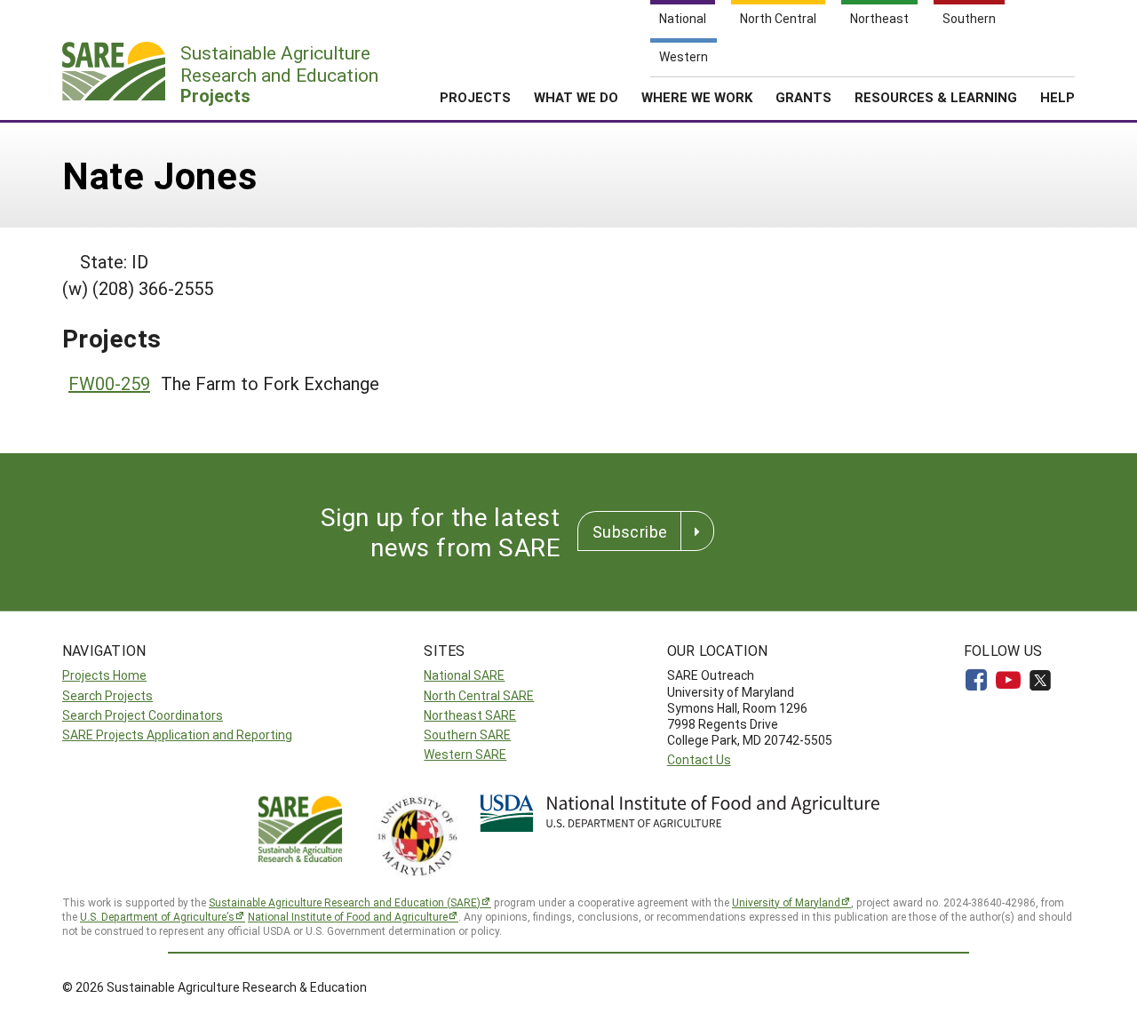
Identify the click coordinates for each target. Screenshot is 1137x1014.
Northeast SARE (470, 715)
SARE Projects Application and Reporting (177, 734)
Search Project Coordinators (142, 715)
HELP (1057, 97)
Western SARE (465, 754)
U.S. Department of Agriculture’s (157, 916)
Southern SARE (467, 734)
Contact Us (699, 759)
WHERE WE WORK (696, 97)
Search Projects (107, 695)
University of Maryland (786, 902)
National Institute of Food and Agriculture (348, 916)
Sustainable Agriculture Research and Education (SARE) (345, 902)
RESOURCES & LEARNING (936, 97)
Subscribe (629, 531)
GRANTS (803, 97)
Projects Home (104, 675)
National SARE (464, 675)
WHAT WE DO (576, 97)
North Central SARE (479, 695)
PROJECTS (475, 97)
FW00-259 (109, 383)
